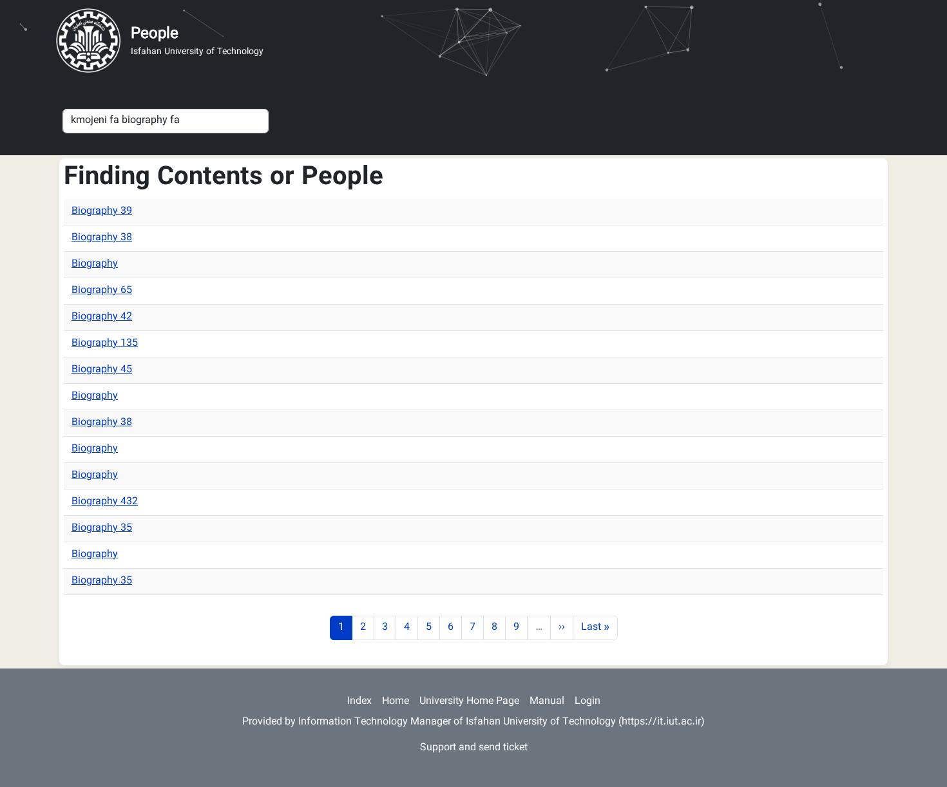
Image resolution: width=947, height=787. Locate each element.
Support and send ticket (474, 748)
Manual (547, 702)
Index (359, 702)
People (154, 34)
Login (587, 702)
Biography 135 (105, 344)
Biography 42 (102, 317)
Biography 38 (102, 238)
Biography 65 (102, 291)
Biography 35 (102, 528)
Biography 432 (105, 502)
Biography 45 (102, 370)
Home (395, 702)
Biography (95, 264)
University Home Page (469, 702)
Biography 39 (102, 212)
